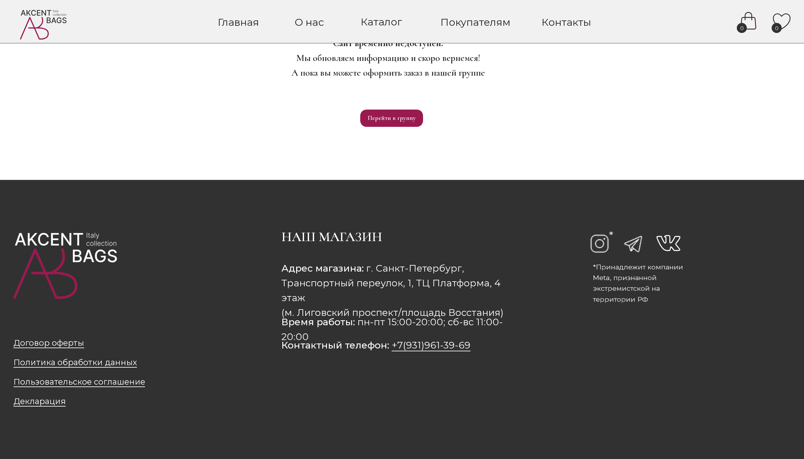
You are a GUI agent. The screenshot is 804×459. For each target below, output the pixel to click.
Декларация (40, 401)
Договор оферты (49, 343)
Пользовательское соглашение (79, 381)
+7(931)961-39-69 (431, 345)
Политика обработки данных (75, 362)
